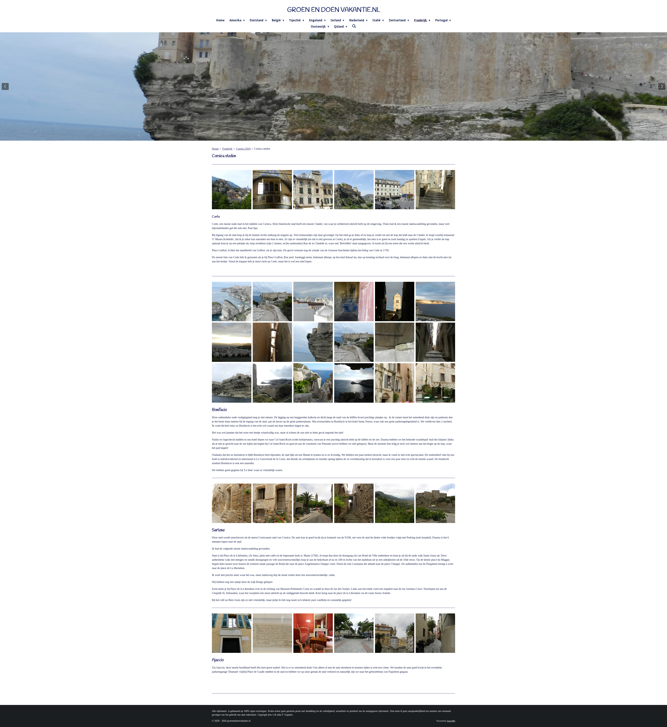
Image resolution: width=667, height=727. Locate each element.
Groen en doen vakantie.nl (333, 10)
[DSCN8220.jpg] (272, 301)
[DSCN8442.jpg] (313, 383)
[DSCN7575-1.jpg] (435, 189)
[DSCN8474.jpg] (354, 503)
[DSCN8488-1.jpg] (394, 503)
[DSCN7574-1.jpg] (394, 189)
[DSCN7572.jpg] (313, 189)
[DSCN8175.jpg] (272, 342)
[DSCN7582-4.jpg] (231, 189)
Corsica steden (262, 148)
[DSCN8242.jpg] (313, 301)
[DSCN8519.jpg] (272, 633)
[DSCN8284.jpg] (435, 383)
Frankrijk (227, 148)
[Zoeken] (354, 26)
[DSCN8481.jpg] (272, 503)
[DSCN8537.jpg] (231, 633)
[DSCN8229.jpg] (394, 342)
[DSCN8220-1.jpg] (354, 342)
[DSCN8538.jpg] (435, 633)
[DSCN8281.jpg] (394, 383)
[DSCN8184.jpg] (313, 342)
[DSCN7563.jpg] (272, 189)
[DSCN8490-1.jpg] (435, 503)
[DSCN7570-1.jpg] (354, 189)
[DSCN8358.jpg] (231, 383)
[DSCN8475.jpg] (231, 503)
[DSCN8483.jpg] (313, 503)
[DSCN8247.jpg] (354, 301)
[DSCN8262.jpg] (394, 301)
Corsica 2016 (243, 148)
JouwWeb (451, 721)
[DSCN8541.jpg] (394, 633)
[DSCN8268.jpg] (231, 342)
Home (215, 148)
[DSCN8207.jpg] (231, 301)
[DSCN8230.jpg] (435, 342)
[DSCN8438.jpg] (272, 383)
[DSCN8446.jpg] (354, 383)
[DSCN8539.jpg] (354, 633)
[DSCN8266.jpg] (435, 301)
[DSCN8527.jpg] (313, 633)
